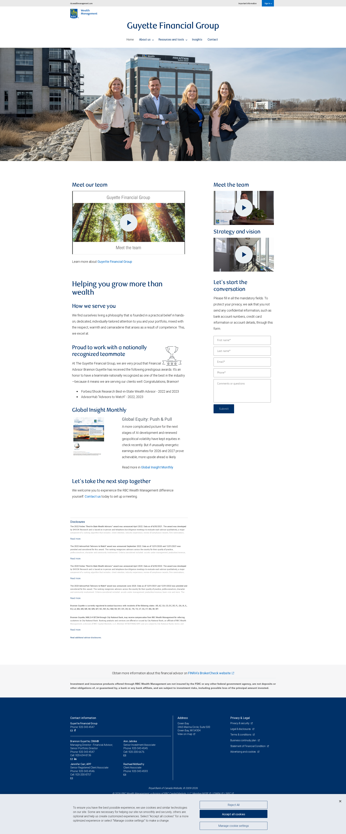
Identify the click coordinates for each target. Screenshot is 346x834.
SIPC (228, 793)
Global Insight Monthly (157, 467)
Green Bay (183, 723)
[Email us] (72, 730)
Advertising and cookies (243, 751)
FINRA (216, 793)
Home (130, 39)
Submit (224, 408)
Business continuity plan (243, 740)
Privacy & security (240, 723)
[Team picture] (173, 104)
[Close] (340, 801)
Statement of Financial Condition (248, 746)
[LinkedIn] (75, 759)
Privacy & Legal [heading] (240, 718)
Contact (213, 39)
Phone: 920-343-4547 (82, 727)
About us (145, 39)
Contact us (93, 496)
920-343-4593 (140, 771)
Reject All (233, 805)
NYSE (205, 793)
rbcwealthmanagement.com (81, 3)
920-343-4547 (87, 751)
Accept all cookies (233, 814)
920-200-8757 (83, 774)
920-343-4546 (87, 771)
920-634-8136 (83, 755)
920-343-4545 (140, 748)
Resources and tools (171, 39)
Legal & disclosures (240, 729)
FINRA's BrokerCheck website (209, 673)
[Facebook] (75, 730)
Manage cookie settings (233, 825)
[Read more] (75, 538)
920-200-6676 (136, 751)
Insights (197, 39)
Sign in (267, 3)
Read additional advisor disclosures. (86, 637)
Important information (247, 3)
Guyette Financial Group (114, 262)
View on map (185, 734)
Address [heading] (183, 718)
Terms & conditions (241, 734)
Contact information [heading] (83, 718)
